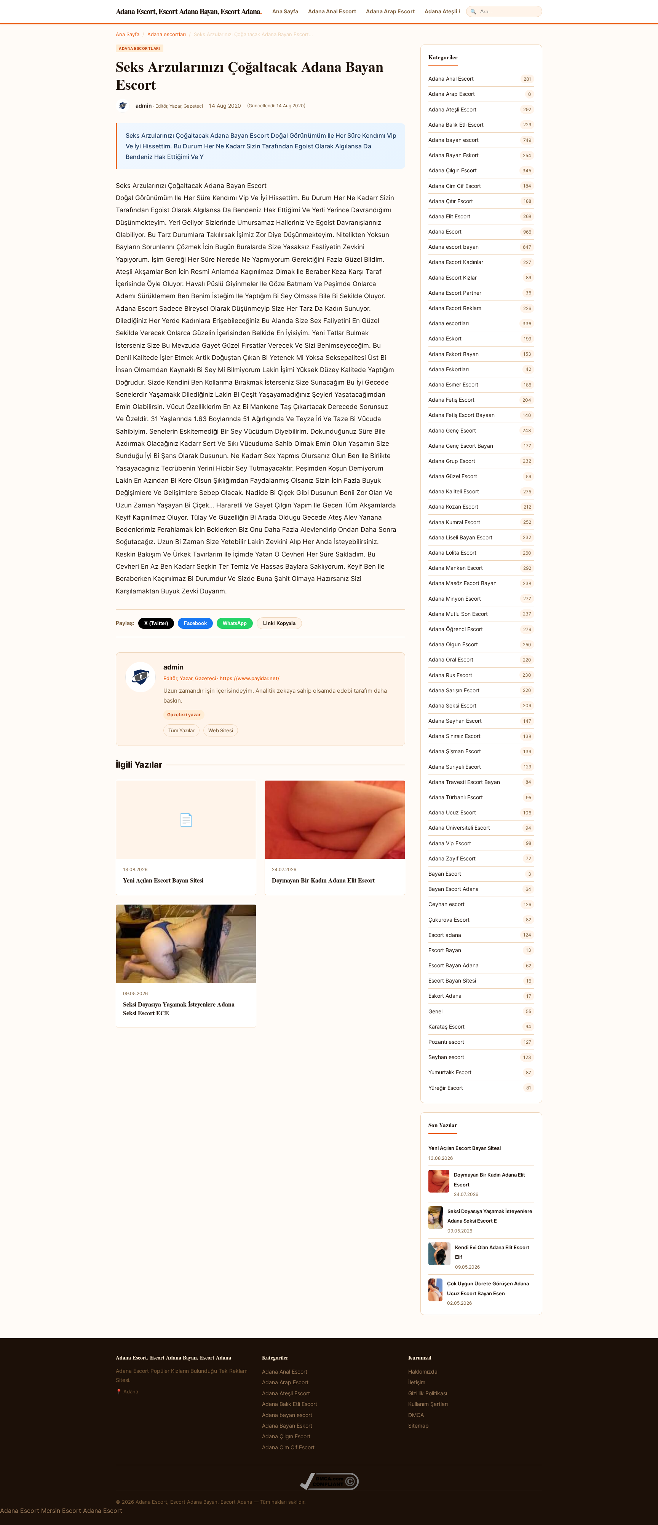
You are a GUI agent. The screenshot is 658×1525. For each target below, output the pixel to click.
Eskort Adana (479, 995)
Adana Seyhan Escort (479, 720)
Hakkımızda (423, 1371)
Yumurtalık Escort (479, 1072)
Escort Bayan (479, 950)
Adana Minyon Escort (479, 598)
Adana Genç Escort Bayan (479, 445)
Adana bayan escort (479, 140)
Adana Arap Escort (390, 11)
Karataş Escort (479, 1026)
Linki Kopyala (279, 623)
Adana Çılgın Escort (479, 170)
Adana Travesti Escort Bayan (479, 782)
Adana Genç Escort (479, 430)
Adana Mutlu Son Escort (479, 614)
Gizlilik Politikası (427, 1393)
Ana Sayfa (285, 11)
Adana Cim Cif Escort (479, 186)
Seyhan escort (479, 1057)
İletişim (416, 1382)
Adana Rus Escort (479, 675)
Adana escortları (166, 34)
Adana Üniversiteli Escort (479, 827)
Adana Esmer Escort (479, 384)
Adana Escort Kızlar (479, 277)
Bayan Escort (479, 873)
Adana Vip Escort (479, 843)
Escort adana (479, 935)
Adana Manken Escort (479, 568)
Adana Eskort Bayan (479, 354)
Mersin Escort (61, 1510)
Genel (479, 1011)
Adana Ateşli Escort (450, 11)
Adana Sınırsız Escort (479, 736)
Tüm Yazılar (181, 730)
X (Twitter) (156, 623)
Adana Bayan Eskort (479, 155)
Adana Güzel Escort (479, 476)
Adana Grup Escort (479, 461)
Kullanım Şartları (428, 1404)
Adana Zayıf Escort (479, 858)
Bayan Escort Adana (479, 889)
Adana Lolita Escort (479, 552)
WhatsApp (235, 623)
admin (173, 667)
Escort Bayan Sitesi (479, 980)
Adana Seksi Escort (479, 705)
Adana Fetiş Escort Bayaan (479, 415)
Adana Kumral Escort (479, 522)
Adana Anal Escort (332, 11)
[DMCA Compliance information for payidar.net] (329, 1481)
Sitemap (418, 1425)
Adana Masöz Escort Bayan (479, 583)
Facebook (195, 623)
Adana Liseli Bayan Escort (479, 537)
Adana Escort (479, 231)
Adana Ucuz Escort (479, 812)
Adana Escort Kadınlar (479, 262)
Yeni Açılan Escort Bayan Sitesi (163, 880)
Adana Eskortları (479, 369)
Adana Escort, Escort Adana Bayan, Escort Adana (189, 11)
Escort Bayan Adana (479, 965)
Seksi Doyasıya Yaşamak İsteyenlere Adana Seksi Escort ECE (179, 1008)
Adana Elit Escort (479, 216)
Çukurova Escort (479, 919)
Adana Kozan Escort (479, 506)
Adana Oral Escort (479, 659)
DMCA (416, 1415)
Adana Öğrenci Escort (479, 629)
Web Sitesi (220, 730)
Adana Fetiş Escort (479, 399)
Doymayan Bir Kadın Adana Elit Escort (323, 880)
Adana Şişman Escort (479, 751)
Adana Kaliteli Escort (479, 491)
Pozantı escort (479, 1041)
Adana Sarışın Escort (479, 690)
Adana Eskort (479, 338)
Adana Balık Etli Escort (479, 124)
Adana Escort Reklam (479, 308)
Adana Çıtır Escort (479, 201)
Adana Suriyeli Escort (479, 766)
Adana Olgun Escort (479, 644)
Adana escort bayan (479, 246)
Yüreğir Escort (479, 1088)
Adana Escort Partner (479, 292)
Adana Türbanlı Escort (479, 797)
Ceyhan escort (479, 904)
